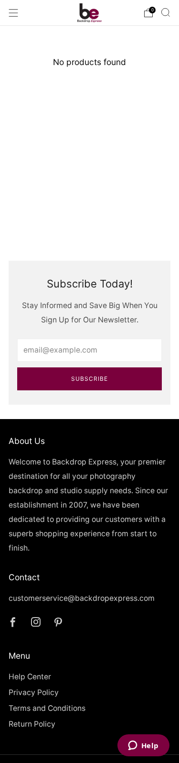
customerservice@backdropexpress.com (82, 598)
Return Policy (32, 724)
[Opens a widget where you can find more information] (143, 746)
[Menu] (13, 13)
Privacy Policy (34, 692)
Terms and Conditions (47, 708)
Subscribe (89, 378)
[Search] (165, 12)
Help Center (30, 676)
